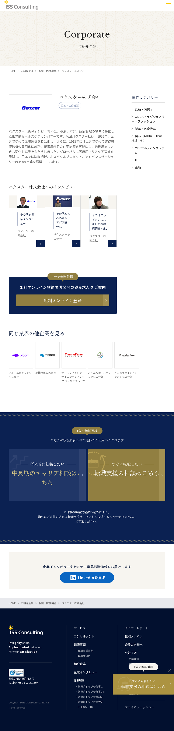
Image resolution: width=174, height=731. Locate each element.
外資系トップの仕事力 (90, 686)
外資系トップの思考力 (90, 701)
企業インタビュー (86, 672)
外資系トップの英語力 (90, 696)
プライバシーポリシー (139, 707)
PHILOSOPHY (85, 707)
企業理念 (134, 659)
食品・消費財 (144, 109)
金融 (138, 167)
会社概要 (131, 653)
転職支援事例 (85, 650)
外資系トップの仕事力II (91, 691)
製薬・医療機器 (145, 129)
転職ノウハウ (134, 636)
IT (136, 160)
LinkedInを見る (92, 577)
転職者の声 (84, 655)
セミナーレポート (137, 628)
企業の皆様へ (134, 644)
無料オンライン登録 (63, 300)
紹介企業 (80, 664)
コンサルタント (84, 636)
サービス (80, 628)
